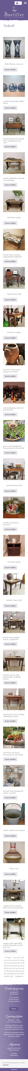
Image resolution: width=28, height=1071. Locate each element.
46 (23, 968)
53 (19, 971)
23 (12, 963)
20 (5, 963)
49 (10, 971)
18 (21, 960)
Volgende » (19, 976)
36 (21, 966)
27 (21, 963)
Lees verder (10, 70)
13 (11, 960)
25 (16, 963)
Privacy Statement (14, 1050)
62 (18, 974)
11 (7, 960)
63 (21, 974)
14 (13, 960)
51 (14, 971)
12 (9, 960)
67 (10, 976)
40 (9, 968)
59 (12, 974)
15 (15, 960)
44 (19, 968)
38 (5, 968)
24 (14, 963)
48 (7, 971)
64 (23, 974)
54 (21, 971)
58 (9, 974)
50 (12, 971)
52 (16, 971)
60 (14, 974)
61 (16, 974)
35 (19, 966)
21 (7, 963)
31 (9, 966)
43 (16, 968)
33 (14, 966)
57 (7, 974)
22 (9, 963)
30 (7, 966)
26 (19, 963)
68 (12, 976)
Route (14, 1009)
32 (12, 966)
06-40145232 (15, 999)
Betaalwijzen (14, 1055)
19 (23, 960)
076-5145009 (15, 997)
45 (21, 968)
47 (5, 971)
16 (17, 960)
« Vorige (7, 957)
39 (7, 968)
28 (23, 963)
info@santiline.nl (15, 1001)
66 (7, 976)
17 (19, 960)
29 (5, 966)
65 (5, 976)
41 (12, 968)
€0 (20, 3)
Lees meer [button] (6, 1064)
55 (23, 971)
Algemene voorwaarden (14, 1048)
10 (5, 960)
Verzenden (14, 1053)
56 (5, 974)
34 (16, 966)
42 (14, 968)
